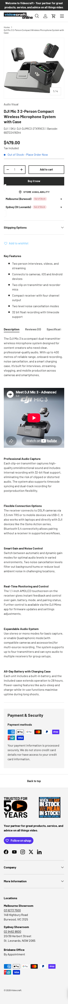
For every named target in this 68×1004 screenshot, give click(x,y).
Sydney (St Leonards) (18, 207)
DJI (6, 128)
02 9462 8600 (12, 931)
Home (7, 27)
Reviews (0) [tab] (33, 329)
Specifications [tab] (56, 329)
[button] (53, 16)
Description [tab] (11, 329)
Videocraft (16, 990)
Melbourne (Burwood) (18, 198)
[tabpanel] (34, 516)
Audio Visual (11, 104)
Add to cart (46, 169)
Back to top (34, 781)
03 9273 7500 (12, 910)
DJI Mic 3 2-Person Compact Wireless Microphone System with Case (34, 31)
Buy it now (34, 181)
